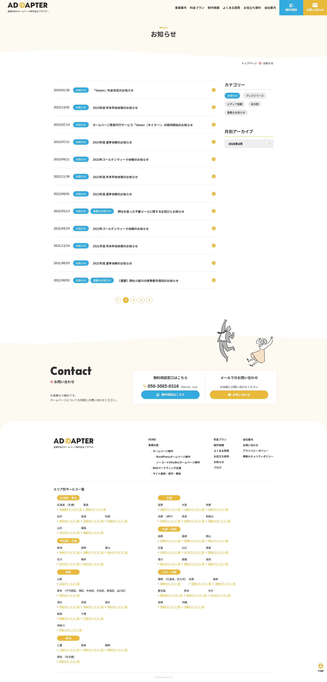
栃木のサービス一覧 (117, 606)
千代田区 (71, 590)
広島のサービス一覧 (170, 552)
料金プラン (197, 7)
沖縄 (184, 602)
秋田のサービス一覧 (117, 520)
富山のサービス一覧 (117, 552)
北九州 (181, 579)
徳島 (208, 547)
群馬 (59, 614)
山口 (184, 547)
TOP (321, 670)
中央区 (90, 590)
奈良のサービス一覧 (194, 520)
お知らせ (81, 90)
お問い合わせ (241, 394)
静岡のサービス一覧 (117, 649)
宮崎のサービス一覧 (170, 606)
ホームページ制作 (162, 451)
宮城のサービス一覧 (93, 520)
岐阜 (83, 645)
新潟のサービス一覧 (69, 552)
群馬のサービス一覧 (69, 618)
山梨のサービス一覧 (69, 583)
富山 (107, 547)
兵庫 (160, 516)
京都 (208, 504)
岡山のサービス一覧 (218, 540)
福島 (83, 528)
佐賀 (191, 579)
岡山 (208, 536)
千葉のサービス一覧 (93, 618)
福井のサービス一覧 (93, 563)
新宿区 (110, 590)
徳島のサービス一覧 (218, 552)
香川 (160, 559)
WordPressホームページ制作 (172, 456)
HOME (152, 439)
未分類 (255, 104)
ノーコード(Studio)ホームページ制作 (177, 462)
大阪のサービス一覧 (194, 509)
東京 (59, 590)
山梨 (59, 579)
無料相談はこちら (173, 394)
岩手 (59, 516)
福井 (83, 559)
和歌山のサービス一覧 (219, 520)
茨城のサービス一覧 (93, 606)
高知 (208, 559)
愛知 (59, 656)
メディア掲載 (234, 104)
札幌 (71, 504)
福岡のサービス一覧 (170, 583)
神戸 (169, 516)
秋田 (107, 516)
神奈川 (61, 625)
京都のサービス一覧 (218, 509)
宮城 (83, 516)
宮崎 (160, 602)
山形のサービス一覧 (69, 532)
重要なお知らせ (102, 211)
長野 (83, 547)
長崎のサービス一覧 (225, 583)
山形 (59, 528)
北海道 (61, 504)
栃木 (107, 602)
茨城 (83, 602)
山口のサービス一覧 (194, 552)
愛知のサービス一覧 (69, 661)
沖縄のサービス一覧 (194, 606)
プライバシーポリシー (255, 450)
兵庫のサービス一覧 (170, 520)
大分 (210, 590)
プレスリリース (255, 95)
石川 (59, 559)
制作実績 (213, 7)
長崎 (215, 579)
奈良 (184, 516)
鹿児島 (162, 590)
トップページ (249, 63)
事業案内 (180, 7)
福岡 (160, 579)
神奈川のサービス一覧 (70, 630)
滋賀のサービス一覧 (170, 509)
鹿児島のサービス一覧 (171, 595)
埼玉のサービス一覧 (69, 606)
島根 (184, 536)
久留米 (170, 579)
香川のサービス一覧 (170, 563)
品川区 (121, 590)
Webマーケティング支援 (166, 468)
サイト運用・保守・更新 (166, 473)
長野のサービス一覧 (93, 552)
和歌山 (210, 516)
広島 (160, 547)
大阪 (184, 504)
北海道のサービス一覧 (70, 509)
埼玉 (59, 602)
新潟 (59, 547)
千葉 (83, 614)
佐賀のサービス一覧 (201, 583)
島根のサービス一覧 (194, 540)
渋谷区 (100, 590)
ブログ (217, 467)
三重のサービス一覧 (69, 649)
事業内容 (153, 445)
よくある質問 (231, 7)
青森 (85, 504)
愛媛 (184, 559)
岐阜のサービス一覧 (93, 649)
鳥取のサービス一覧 (170, 540)
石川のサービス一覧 (69, 563)
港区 (81, 590)
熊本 (186, 590)
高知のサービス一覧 (218, 563)
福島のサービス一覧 (93, 532)
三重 (59, 645)
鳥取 (160, 536)
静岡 (107, 645)
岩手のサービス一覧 (69, 520)
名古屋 (70, 656)
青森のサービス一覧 (96, 509)
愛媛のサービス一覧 (194, 563)
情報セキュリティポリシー (258, 456)
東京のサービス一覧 (69, 595)
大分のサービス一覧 (220, 595)
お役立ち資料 (252, 7)
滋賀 (160, 504)
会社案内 (270, 7)
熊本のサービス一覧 (196, 595)
